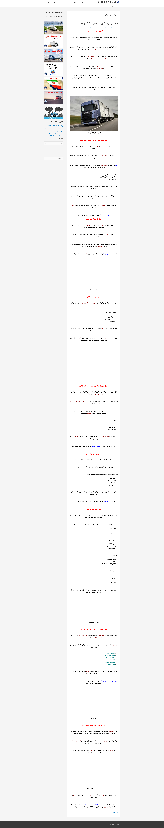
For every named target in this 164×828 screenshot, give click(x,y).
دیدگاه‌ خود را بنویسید (113, 27)
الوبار (116, 165)
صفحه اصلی (88, 2)
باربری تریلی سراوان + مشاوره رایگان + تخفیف (54, 133)
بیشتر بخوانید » (115, 812)
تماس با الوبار (48, 2)
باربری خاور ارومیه (59, 131)
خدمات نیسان (56, 2)
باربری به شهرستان (73, 2)
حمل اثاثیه (64, 2)
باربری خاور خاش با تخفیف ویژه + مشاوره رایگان (53, 129)
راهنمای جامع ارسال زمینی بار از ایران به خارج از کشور (54, 126)
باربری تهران (82, 2)
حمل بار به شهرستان (104, 27)
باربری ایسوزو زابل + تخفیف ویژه (56, 135)
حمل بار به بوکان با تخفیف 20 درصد (99, 23)
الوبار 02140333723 (106, 2)
